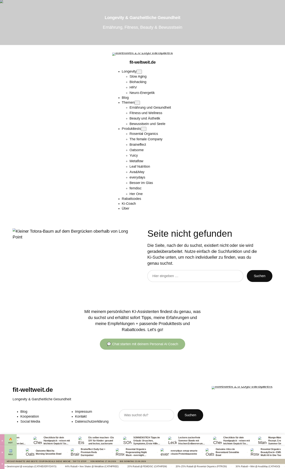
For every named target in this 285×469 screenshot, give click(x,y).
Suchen (259, 276)
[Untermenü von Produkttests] (143, 129)
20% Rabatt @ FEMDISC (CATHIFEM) (131, 466)
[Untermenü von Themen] (137, 103)
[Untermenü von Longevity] (139, 72)
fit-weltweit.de (143, 62)
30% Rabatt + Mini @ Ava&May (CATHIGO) (241, 466)
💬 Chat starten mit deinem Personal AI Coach (142, 344)
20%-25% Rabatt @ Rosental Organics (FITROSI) (185, 466)
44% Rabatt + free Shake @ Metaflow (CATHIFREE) (75, 466)
